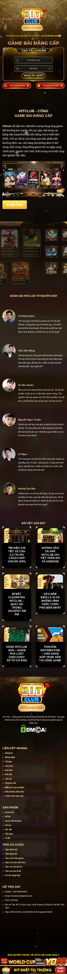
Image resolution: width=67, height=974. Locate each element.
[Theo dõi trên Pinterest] (46, 737)
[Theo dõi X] (33, 737)
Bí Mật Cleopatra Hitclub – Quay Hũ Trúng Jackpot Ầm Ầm (17, 604)
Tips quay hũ (11, 854)
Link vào (9, 766)
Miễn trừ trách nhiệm (14, 787)
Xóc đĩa (8, 829)
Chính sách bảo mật (14, 796)
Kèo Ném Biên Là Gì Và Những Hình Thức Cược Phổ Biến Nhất (50, 601)
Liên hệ (8, 779)
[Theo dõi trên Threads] (42, 737)
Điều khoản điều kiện (14, 792)
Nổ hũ (7, 816)
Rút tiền (8, 774)
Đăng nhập (10, 757)
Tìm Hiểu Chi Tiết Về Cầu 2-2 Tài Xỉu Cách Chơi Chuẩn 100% (17, 555)
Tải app (8, 761)
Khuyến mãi (10, 783)
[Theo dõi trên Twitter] (38, 737)
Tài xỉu (8, 825)
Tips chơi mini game (14, 858)
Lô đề (7, 838)
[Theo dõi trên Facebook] (21, 737)
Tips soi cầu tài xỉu (13, 867)
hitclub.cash (53, 36)
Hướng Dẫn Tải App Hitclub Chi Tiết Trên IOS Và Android (50, 555)
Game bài (9, 812)
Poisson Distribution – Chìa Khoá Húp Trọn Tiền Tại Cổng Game (50, 653)
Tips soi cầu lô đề (13, 871)
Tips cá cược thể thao (15, 862)
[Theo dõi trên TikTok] (29, 737)
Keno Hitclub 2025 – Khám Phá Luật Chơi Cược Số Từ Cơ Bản (16, 653)
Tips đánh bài (11, 849)
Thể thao (9, 834)
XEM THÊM (16, 205)
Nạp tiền (9, 770)
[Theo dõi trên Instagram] (25, 737)
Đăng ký (9, 753)
